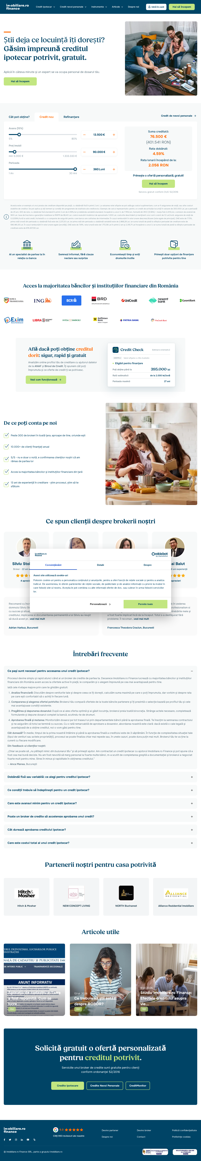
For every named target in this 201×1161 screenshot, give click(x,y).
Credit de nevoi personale (176, 115)
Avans (16, 128)
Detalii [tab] (100, 565)
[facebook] (4, 1140)
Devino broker (144, 1130)
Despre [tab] (148, 565)
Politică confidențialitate (184, 1130)
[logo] (17, 7)
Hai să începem (20, 81)
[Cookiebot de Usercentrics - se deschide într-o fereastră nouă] (154, 554)
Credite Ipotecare (67, 1085)
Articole (116, 6)
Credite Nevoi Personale (104, 1085)
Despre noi (133, 6)
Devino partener (110, 1130)
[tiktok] (34, 1139)
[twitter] (10, 1140)
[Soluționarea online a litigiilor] (184, 1151)
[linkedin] (22, 1140)
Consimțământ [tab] (53, 565)
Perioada (14, 163)
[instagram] (16, 1140)
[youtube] (28, 1139)
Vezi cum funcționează (43, 379)
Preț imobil (15, 145)
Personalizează (98, 604)
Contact (141, 1136)
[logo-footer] (20, 1130)
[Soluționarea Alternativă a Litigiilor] (155, 1151)
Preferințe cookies (181, 1136)
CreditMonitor (137, 1085)
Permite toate (145, 604)
